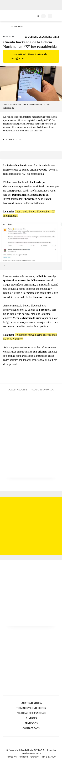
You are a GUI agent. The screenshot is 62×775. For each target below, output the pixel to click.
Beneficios (31, 723)
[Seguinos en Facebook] (26, 761)
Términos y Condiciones (31, 708)
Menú (57, 16)
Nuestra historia (31, 703)
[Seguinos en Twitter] (29, 761)
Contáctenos (31, 728)
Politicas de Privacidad (31, 713)
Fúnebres (31, 718)
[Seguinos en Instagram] (36, 761)
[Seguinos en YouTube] (33, 761)
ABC (9, 16)
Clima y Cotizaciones (32, 15)
